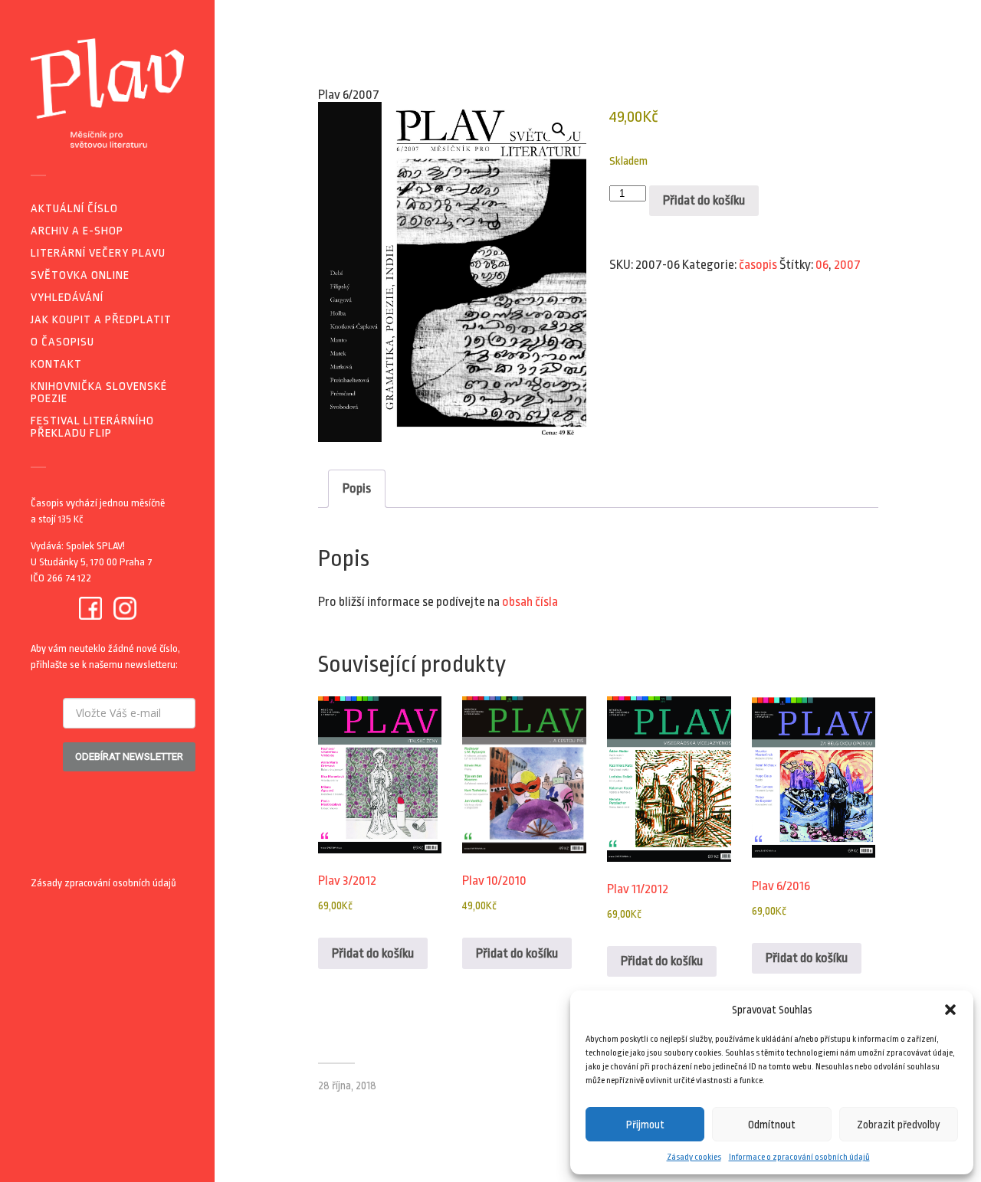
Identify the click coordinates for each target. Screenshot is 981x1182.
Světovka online (80, 275)
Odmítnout (772, 1124)
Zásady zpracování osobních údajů (103, 883)
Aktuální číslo (74, 208)
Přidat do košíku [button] (373, 953)
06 (821, 264)
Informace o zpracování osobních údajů (799, 1157)
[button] (950, 1009)
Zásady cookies (694, 1157)
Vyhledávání (67, 297)
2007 (847, 264)
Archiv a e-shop (77, 230)
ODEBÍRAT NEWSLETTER (129, 756)
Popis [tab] (357, 488)
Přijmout (645, 1124)
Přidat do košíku (704, 200)
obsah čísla (530, 601)
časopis (758, 264)
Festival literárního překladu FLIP (92, 427)
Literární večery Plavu (98, 253)
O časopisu (62, 342)
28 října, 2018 (347, 1085)
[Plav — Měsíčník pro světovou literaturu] (107, 93)
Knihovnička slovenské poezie (99, 392)
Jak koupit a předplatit (101, 319)
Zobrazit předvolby (898, 1124)
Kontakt (56, 364)
